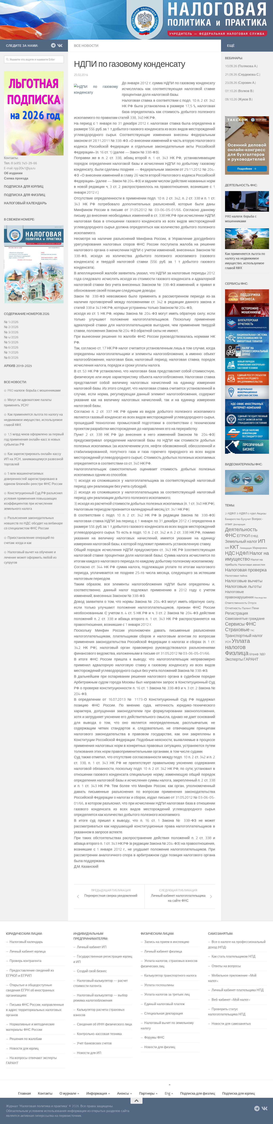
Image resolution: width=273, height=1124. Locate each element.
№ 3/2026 (11, 332)
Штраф (254, 654)
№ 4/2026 (11, 337)
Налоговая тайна (236, 575)
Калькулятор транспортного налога (170, 975)
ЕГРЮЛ (243, 535)
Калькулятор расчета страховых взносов (99, 1012)
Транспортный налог (244, 636)
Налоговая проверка (246, 569)
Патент (246, 608)
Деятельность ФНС (241, 532)
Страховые (237, 629)
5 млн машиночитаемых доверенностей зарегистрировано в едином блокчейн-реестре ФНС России (33, 478)
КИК (227, 548)
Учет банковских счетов (94, 1043)
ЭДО (262, 654)
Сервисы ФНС (240, 623)
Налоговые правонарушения (239, 594)
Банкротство (232, 519)
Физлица (236, 652)
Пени (255, 608)
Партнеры (146, 1093)
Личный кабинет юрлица (28, 951)
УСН (228, 642)
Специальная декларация (163, 1013)
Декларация (239, 524)
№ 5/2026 (11, 342)
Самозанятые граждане (245, 618)
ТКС (252, 630)
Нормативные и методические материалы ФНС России (30, 1027)
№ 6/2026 (11, 347)
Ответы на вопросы (226, 966)
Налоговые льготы (243, 586)
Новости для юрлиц (24, 1048)
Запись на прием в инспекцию (166, 941)
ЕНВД (254, 536)
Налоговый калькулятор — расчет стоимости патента (100, 983)
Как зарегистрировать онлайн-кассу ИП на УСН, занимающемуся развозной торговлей (33, 459)
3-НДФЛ (241, 513)
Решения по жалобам (26, 1038)
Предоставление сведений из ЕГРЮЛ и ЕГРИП (30, 973)
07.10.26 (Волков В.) (239, 90)
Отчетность (233, 608)
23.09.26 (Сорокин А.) (240, 82)
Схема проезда (16, 178)
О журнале (68, 1093)
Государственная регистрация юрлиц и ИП (102, 959)
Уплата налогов (237, 644)
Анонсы (123, 1093)
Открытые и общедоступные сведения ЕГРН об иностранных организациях (30, 990)
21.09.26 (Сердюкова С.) (242, 74)
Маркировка (260, 548)
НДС (230, 553)
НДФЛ (242, 553)
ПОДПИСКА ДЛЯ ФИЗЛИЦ (24, 194)
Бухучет (246, 519)
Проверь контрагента (25, 960)
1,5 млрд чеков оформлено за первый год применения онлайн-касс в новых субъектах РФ (34, 439)
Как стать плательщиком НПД (233, 956)
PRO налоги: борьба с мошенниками (34, 390)
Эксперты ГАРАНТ (241, 659)
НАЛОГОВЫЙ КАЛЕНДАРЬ (25, 203)
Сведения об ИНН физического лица (104, 1024)
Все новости (86, 45)
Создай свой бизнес (92, 971)
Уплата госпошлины (159, 985)
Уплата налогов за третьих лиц (167, 994)
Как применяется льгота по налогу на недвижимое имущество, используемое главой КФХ (33, 419)
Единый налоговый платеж (164, 1004)
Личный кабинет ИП (92, 947)
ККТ (234, 547)
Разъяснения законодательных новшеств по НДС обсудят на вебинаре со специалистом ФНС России (33, 523)
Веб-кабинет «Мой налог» (231, 999)
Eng (167, 1093)
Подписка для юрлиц (238, 1093)
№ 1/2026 (11, 322)
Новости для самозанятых (231, 1023)
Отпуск (252, 603)
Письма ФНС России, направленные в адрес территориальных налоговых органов (35, 1009)
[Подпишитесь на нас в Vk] (59, 45)
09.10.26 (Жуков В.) (239, 99)
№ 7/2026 (11, 352)
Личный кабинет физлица (163, 951)
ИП (261, 541)
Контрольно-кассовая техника (99, 1033)
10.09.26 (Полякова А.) (241, 66)
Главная (24, 1093)
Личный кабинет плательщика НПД (238, 990)
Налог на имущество (247, 555)
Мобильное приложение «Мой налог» (232, 978)
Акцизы (261, 513)
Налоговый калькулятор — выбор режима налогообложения (100, 998)
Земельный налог (241, 541)
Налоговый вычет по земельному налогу (167, 1025)
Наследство (260, 597)
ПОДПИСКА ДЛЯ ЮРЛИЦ (23, 186)
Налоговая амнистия (251, 564)
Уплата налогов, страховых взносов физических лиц (169, 963)
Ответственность (236, 603)
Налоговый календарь (26, 941)
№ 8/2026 (11, 357)
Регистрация (236, 613)
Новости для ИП (89, 1052)
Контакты (45, 1093)
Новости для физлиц (159, 1047)
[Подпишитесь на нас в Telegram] (53, 45)
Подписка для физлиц (197, 1093)
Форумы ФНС (154, 1037)
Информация (96, 1093)
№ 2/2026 (11, 327)
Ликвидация (246, 548)
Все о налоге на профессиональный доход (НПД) (237, 944)
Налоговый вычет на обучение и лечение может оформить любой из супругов (30, 557)
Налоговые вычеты (243, 580)
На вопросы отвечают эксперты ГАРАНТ (31, 1060)
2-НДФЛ (230, 513)
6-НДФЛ (252, 513)
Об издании (13, 173)
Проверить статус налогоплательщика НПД (226, 1012)
